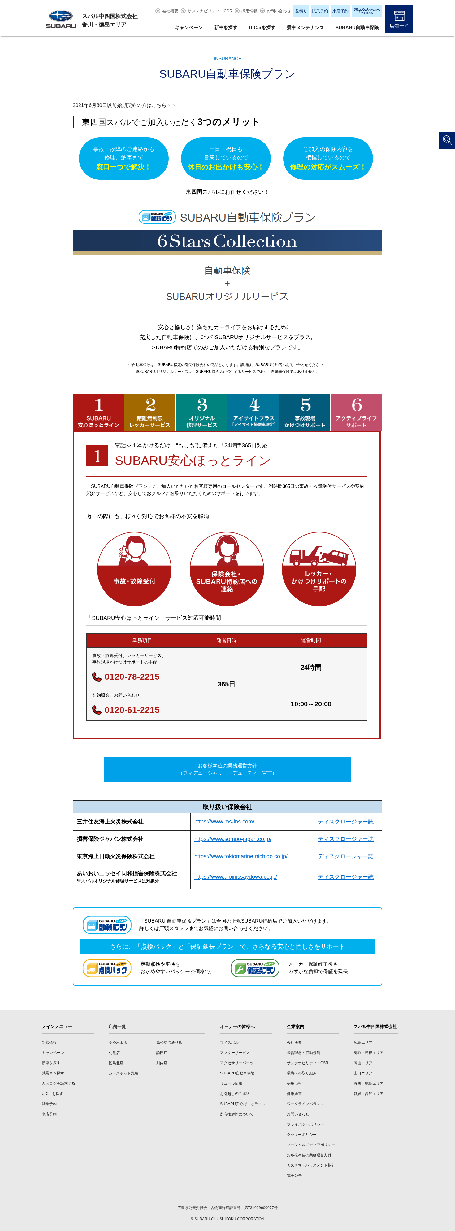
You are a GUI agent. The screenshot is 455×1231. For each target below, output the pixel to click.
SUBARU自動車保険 (357, 27)
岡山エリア (363, 1063)
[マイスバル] (367, 11)
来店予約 (340, 11)
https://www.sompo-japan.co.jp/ (232, 839)
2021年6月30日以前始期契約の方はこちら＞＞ (124, 105)
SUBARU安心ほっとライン (243, 1104)
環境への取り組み (302, 1073)
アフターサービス (235, 1053)
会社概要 (170, 11)
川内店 (161, 1063)
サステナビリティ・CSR (210, 11)
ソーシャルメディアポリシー (311, 1145)
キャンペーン (189, 27)
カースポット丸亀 (123, 1073)
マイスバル (229, 1042)
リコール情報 (231, 1083)
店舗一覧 (399, 26)
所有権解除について (237, 1114)
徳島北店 (116, 1063)
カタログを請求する (58, 1083)
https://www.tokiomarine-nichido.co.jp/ (241, 856)
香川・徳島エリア (369, 1083)
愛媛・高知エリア (369, 1094)
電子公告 (294, 1175)
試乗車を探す (53, 1073)
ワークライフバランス (305, 1104)
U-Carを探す (262, 27)
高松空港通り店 (169, 1042)
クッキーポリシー (302, 1134)
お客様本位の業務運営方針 (309, 1155)
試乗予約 (320, 11)
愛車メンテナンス (305, 27)
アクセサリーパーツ (237, 1063)
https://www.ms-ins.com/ (224, 821)
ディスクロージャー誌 (346, 821)
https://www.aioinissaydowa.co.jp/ (235, 877)
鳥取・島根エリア (369, 1053)
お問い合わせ (279, 11)
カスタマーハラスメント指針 (311, 1165)
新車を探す (225, 27)
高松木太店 (118, 1042)
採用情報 (249, 11)
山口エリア (363, 1073)
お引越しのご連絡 (235, 1094)
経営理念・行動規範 (303, 1053)
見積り (301, 11)
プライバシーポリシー (305, 1124)
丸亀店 (114, 1053)
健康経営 (294, 1094)
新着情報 (49, 1042)
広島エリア (363, 1042)
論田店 (161, 1053)
